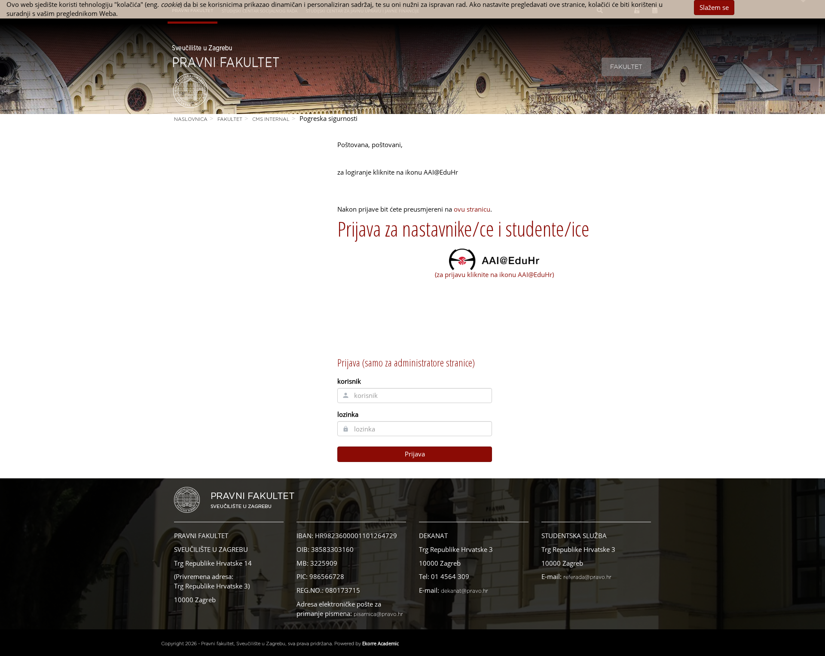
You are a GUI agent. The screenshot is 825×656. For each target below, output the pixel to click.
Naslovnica (191, 119)
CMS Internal (271, 119)
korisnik (349, 381)
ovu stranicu (472, 209)
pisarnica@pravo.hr (378, 614)
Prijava (415, 454)
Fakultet (626, 67)
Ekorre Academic (380, 643)
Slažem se (714, 7)
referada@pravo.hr (587, 577)
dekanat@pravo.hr (464, 591)
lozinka (347, 414)
